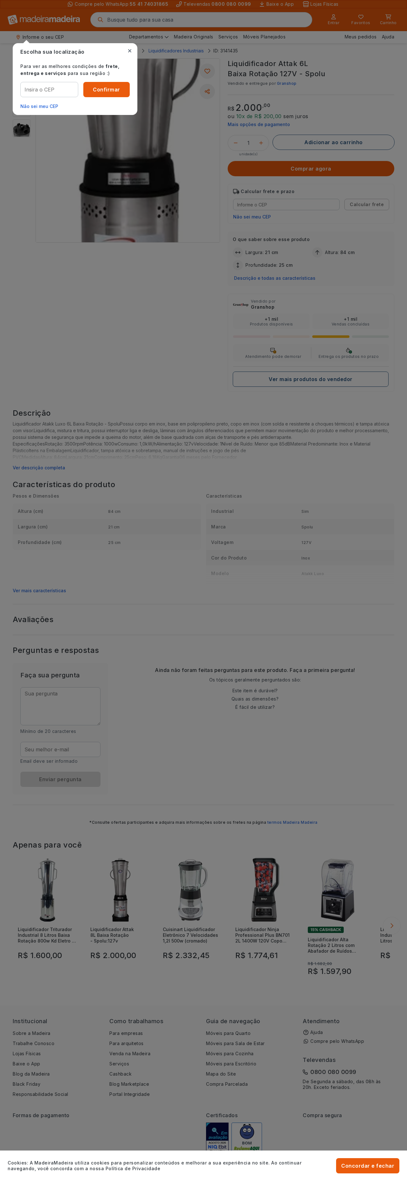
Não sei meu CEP (39, 106)
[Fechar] (130, 51)
